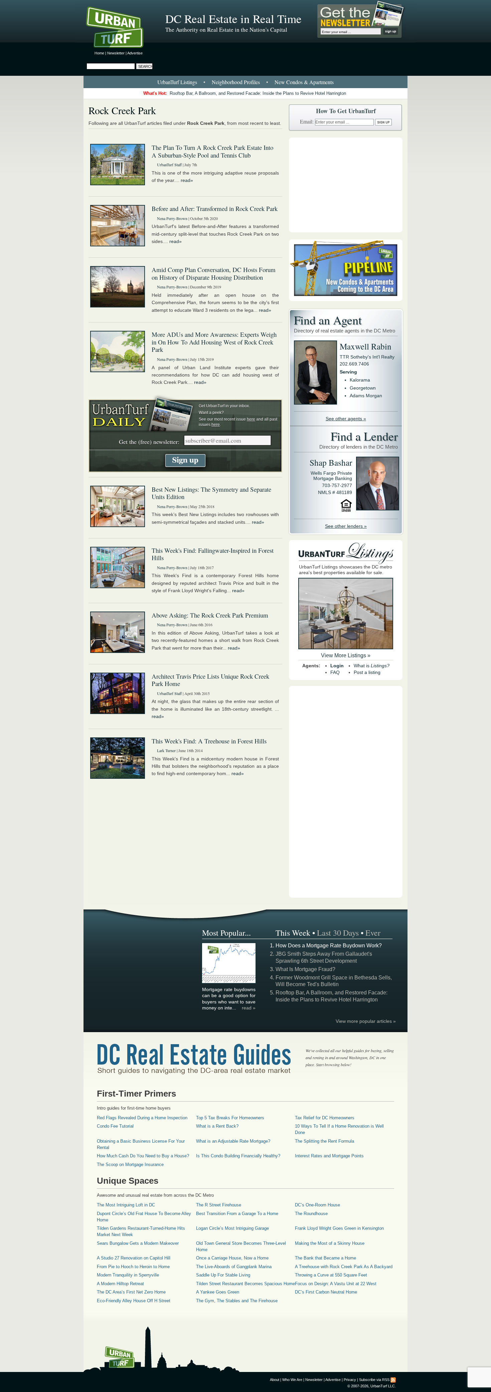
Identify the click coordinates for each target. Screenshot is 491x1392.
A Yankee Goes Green (217, 1292)
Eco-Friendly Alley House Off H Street (133, 1300)
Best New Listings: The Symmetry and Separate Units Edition (211, 493)
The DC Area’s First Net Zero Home (131, 1292)
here (251, 419)
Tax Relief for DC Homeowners (324, 1117)
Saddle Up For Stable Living (223, 1275)
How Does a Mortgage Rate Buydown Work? (329, 945)
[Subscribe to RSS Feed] (393, 1380)
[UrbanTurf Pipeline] (345, 299)
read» (187, 180)
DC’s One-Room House (317, 1204)
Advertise (135, 53)
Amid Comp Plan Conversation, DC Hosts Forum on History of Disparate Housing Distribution (214, 273)
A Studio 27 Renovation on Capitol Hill (133, 1257)
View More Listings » (345, 655)
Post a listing (367, 672)
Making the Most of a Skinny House (329, 1243)
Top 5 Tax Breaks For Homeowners (230, 1117)
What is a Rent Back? (217, 1126)
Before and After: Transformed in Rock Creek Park (215, 208)
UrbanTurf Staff (169, 164)
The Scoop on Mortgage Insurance (130, 1164)
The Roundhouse (311, 1213)
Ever (372, 932)
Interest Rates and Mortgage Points (329, 1155)
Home (99, 53)
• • (245, 81)
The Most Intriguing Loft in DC (126, 1204)
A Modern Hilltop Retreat (120, 1283)
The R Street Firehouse (218, 1204)
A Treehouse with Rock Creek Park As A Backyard (343, 1266)
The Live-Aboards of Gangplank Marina (234, 1266)
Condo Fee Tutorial (115, 1126)
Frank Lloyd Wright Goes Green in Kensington (339, 1228)
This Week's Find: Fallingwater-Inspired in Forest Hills (213, 554)
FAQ (335, 672)
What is (371, 665)
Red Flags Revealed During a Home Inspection (142, 1117)
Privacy (350, 1380)
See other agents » (346, 418)
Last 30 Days (338, 932)
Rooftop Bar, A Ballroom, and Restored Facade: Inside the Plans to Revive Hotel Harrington (258, 93)
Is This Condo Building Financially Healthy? (238, 1155)
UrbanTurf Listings (177, 81)
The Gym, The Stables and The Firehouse (237, 1300)
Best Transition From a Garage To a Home (237, 1213)
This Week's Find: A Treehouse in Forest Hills (209, 741)
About (274, 1380)
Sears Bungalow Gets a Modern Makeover (138, 1243)
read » (249, 1007)
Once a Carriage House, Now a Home (232, 1257)
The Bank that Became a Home (325, 1257)
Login (337, 665)
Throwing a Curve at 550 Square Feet (331, 1275)
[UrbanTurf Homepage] (120, 28)
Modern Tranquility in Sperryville (128, 1275)
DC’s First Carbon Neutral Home (326, 1292)
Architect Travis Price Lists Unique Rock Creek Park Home (210, 680)
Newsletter (116, 53)
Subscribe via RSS (374, 1380)
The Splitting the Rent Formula (324, 1141)
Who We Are (292, 1380)
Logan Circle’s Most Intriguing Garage (232, 1228)
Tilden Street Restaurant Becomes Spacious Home (245, 1283)
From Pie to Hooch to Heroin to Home (133, 1266)
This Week (293, 932)
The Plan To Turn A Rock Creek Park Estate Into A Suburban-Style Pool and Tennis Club (212, 151)
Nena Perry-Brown (172, 218)
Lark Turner (166, 750)
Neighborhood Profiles (236, 81)
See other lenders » (346, 526)
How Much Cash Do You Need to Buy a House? (143, 1155)
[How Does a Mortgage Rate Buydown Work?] (229, 982)
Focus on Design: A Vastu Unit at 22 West (335, 1283)
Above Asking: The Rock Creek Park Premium (210, 615)
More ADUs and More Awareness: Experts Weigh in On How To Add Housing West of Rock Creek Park (214, 342)
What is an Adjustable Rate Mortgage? (233, 1141)
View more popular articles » (366, 1021)
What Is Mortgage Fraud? (305, 969)
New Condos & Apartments (304, 81)
